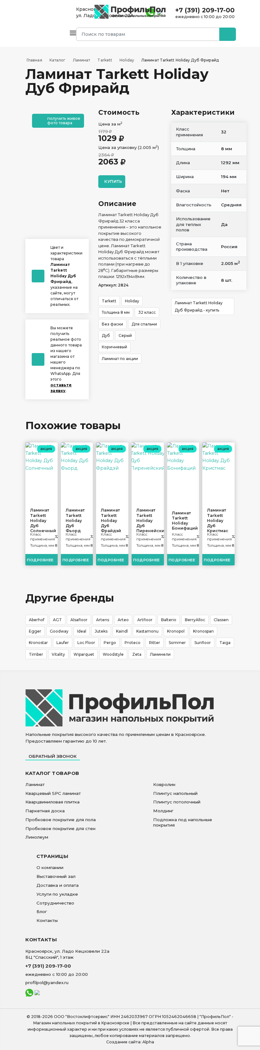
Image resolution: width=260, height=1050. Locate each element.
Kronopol (176, 631)
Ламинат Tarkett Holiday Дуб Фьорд (75, 520)
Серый (125, 335)
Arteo (123, 619)
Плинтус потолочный (176, 801)
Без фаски (112, 324)
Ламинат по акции (120, 358)
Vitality (58, 654)
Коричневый (114, 347)
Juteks (101, 631)
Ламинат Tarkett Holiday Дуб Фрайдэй (111, 520)
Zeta (136, 654)
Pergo (110, 642)
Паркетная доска (45, 810)
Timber (36, 654)
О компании (49, 867)
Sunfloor (202, 642)
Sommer (177, 642)
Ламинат (35, 784)
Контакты (47, 920)
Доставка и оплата (57, 885)
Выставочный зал (55, 876)
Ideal (81, 631)
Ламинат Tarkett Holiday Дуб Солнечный (41, 520)
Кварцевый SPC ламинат (53, 793)
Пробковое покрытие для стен (60, 828)
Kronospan (203, 631)
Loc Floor (86, 642)
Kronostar (38, 642)
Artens (102, 619)
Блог (41, 911)
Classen (221, 619)
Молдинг (163, 810)
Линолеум (36, 837)
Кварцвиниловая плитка (52, 801)
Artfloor (145, 619)
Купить (113, 181)
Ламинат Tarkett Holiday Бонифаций (183, 521)
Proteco (132, 642)
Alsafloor (79, 619)
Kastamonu (147, 631)
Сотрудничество (55, 902)
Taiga (225, 642)
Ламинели (160, 654)
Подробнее (40, 560)
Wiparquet (84, 654)
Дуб (106, 335)
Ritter (154, 642)
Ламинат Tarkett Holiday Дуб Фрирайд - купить (199, 306)
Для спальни (144, 324)
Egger (35, 631)
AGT (57, 619)
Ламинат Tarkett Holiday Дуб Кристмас (217, 520)
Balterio (168, 619)
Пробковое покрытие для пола (60, 819)
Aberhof (36, 619)
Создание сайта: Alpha (130, 1042)
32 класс (147, 312)
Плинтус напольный (175, 793)
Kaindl (122, 631)
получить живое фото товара (63, 120)
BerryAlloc (195, 619)
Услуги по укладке (57, 894)
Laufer (62, 642)
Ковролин (164, 784)
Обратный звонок (53, 756)
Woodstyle (113, 654)
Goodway (59, 631)
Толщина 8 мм (116, 312)
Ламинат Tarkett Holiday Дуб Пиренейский (147, 520)
